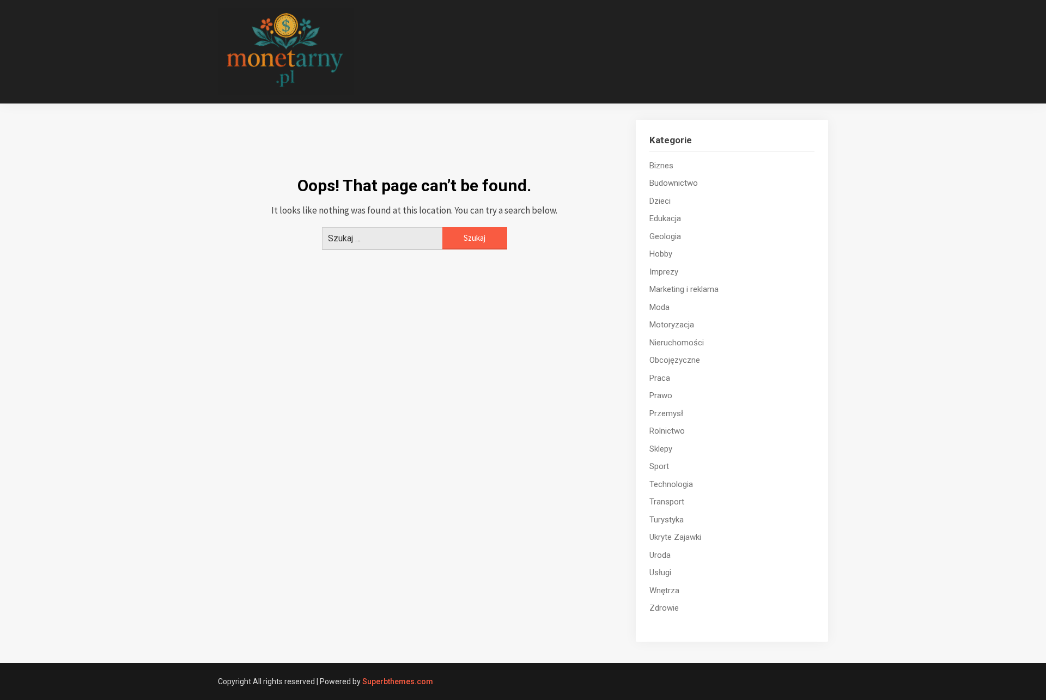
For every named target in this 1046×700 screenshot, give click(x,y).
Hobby (660, 254)
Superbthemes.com (397, 681)
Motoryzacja (671, 325)
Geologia (665, 236)
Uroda (660, 555)
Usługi (660, 572)
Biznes (661, 166)
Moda (659, 307)
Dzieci (660, 201)
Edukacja (665, 218)
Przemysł (666, 413)
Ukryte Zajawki (675, 537)
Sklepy (660, 449)
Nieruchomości (676, 343)
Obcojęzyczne (674, 360)
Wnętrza (664, 590)
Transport (666, 502)
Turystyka (666, 520)
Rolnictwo (667, 431)
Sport (659, 466)
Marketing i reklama (684, 289)
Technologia (671, 484)
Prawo (660, 395)
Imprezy (663, 272)
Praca (659, 378)
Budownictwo (673, 183)
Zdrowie (664, 608)
